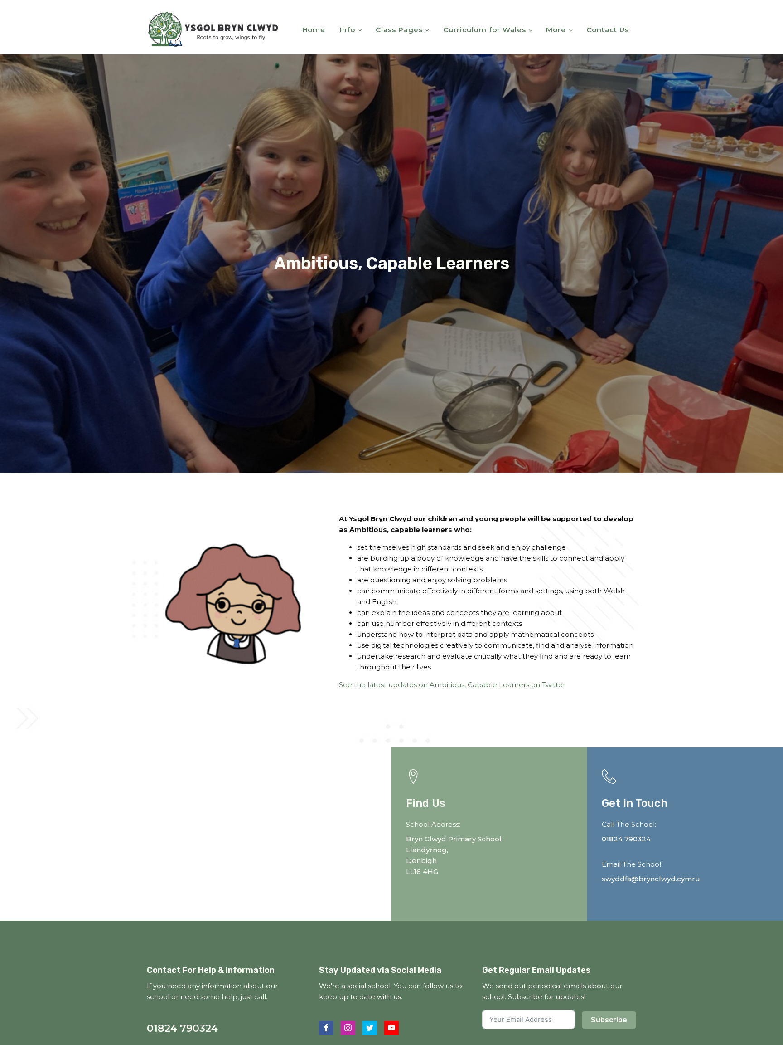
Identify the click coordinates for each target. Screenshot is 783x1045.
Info (347, 29)
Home (313, 29)
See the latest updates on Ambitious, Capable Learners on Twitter (452, 684)
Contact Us (607, 29)
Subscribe (609, 1020)
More (556, 29)
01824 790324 (626, 839)
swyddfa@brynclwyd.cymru (651, 878)
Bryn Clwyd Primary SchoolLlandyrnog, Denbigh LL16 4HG (454, 855)
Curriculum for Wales (484, 29)
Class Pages (399, 29)
